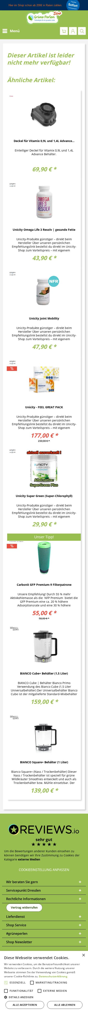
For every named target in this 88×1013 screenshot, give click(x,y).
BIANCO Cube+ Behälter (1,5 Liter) (44, 673)
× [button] (83, 955)
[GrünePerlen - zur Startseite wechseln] (44, 17)
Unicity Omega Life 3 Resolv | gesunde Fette (44, 230)
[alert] (44, 982)
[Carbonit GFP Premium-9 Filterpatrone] (44, 557)
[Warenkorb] (64, 31)
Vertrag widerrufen (24, 907)
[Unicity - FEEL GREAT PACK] (44, 379)
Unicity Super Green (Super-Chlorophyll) (44, 496)
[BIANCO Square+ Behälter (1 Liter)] (44, 734)
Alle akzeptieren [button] (25, 1005)
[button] (44, 997)
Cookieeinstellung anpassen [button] (44, 869)
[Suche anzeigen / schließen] (82, 31)
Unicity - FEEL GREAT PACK (44, 407)
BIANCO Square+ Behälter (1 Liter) (44, 762)
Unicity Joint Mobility (44, 318)
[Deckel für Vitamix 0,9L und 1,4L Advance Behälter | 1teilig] (44, 113)
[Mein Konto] (73, 31)
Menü (15, 30)
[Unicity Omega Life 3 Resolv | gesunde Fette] (44, 202)
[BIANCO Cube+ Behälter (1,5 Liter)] (44, 646)
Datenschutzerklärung (53, 976)
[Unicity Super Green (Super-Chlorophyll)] (44, 468)
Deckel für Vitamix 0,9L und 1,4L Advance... (44, 141)
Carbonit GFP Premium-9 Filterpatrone (44, 585)
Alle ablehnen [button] (64, 1005)
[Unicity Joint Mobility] (44, 291)
